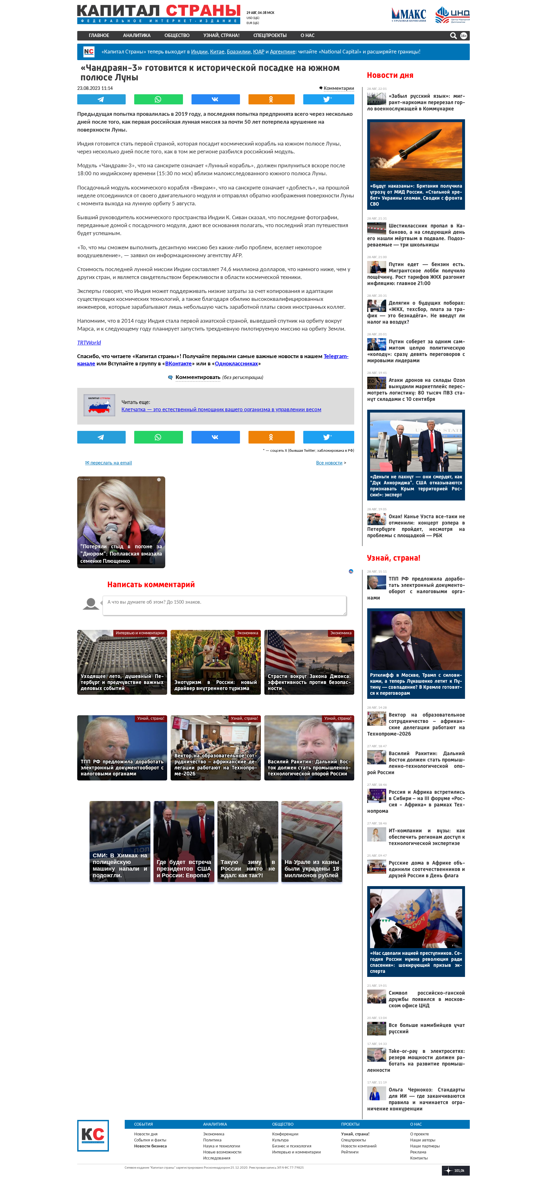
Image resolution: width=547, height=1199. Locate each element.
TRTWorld (89, 343)
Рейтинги (350, 1152)
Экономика (247, 633)
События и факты (150, 1140)
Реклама (418, 1152)
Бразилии (239, 52)
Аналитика (137, 35)
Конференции (285, 1134)
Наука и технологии (221, 1146)
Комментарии (339, 88)
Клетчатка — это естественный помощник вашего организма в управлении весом (221, 410)
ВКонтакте (178, 364)
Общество (177, 35)
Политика (212, 1140)
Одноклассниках (236, 364)
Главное (99, 35)
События (143, 1124)
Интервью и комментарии (140, 633)
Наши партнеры (425, 1146)
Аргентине (282, 52)
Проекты (350, 1124)
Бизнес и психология (291, 1146)
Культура (280, 1140)
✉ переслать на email (108, 463)
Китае (217, 52)
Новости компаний (359, 1146)
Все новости (329, 463)
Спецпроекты (270, 35)
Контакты (419, 1158)
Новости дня (390, 75)
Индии (199, 52)
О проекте (419, 1134)
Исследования (216, 1158)
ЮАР (258, 52)
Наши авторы (422, 1140)
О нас (307, 35)
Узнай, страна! (222, 35)
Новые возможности (222, 1152)
